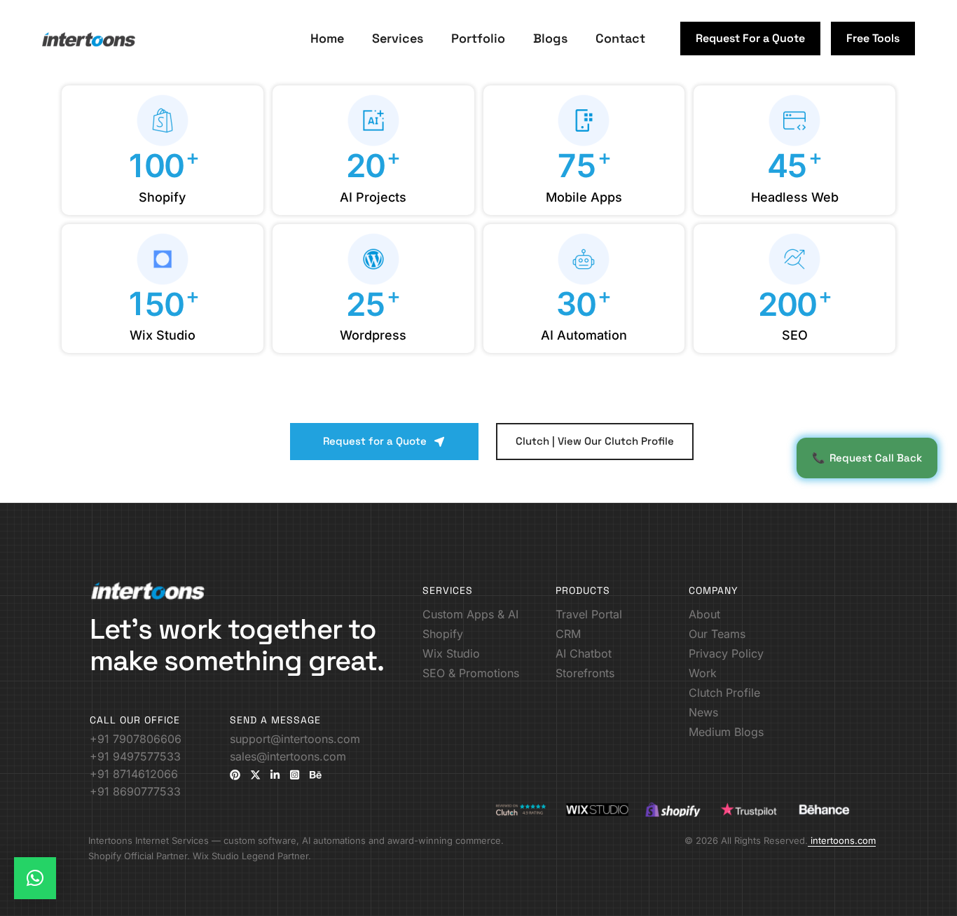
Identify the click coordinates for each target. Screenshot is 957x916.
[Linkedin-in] (275, 775)
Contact (620, 38)
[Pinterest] (235, 775)
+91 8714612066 (134, 774)
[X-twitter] (255, 775)
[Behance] (316, 775)
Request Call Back (867, 457)
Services (397, 38)
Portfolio (478, 38)
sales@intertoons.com (288, 756)
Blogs (550, 38)
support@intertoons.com (295, 739)
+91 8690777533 (135, 791)
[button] (750, 38)
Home (327, 38)
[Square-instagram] (294, 775)
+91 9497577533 (135, 756)
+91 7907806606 (135, 739)
